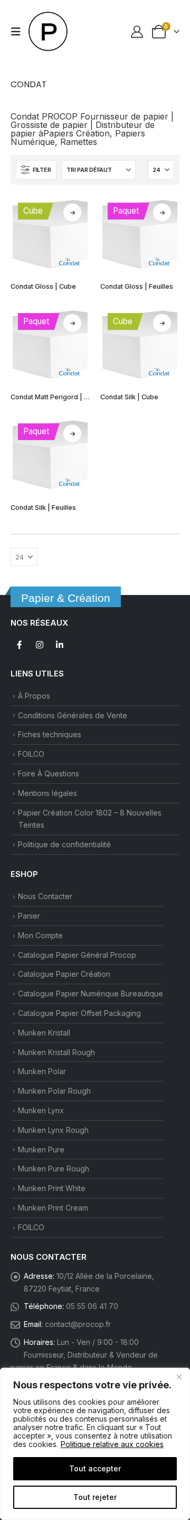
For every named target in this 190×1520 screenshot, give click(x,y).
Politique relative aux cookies (112, 1444)
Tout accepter (95, 1468)
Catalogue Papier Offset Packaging (79, 1013)
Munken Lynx (41, 1110)
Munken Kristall (44, 1032)
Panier (29, 915)
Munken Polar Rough (54, 1090)
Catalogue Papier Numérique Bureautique (90, 993)
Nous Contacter (45, 896)
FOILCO (31, 753)
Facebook (19, 645)
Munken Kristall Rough (56, 1052)
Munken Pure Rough (53, 1168)
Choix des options (72, 212)
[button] (19, 32)
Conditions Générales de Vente (72, 715)
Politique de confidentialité (64, 844)
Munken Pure (41, 1149)
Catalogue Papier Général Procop (77, 954)
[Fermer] (179, 1376)
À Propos (34, 695)
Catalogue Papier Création (64, 973)
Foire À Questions (48, 773)
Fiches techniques (49, 734)
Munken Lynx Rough (53, 1129)
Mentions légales (47, 793)
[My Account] (137, 31)
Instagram (40, 645)
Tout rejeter (95, 1496)
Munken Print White (52, 1188)
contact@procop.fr (78, 1324)
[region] (95, 1444)
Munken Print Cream (53, 1207)
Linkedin (60, 645)
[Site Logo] (48, 32)
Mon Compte (40, 935)
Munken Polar (42, 1071)
